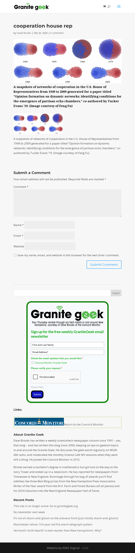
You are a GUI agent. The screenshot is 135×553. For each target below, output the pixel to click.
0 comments (57, 32)
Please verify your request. (46, 368)
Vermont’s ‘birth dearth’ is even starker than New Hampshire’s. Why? (58, 530)
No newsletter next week (29, 512)
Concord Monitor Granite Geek (51, 362)
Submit (37, 394)
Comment (21, 187)
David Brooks (24, 32)
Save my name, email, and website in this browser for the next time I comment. (68, 255)
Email (18, 236)
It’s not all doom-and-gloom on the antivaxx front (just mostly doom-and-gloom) (66, 518)
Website (19, 246)
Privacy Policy (37, 387)
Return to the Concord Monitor (83, 424)
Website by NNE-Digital (63, 548)
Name (19, 225)
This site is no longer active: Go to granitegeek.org (46, 506)
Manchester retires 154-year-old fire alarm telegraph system (53, 524)
